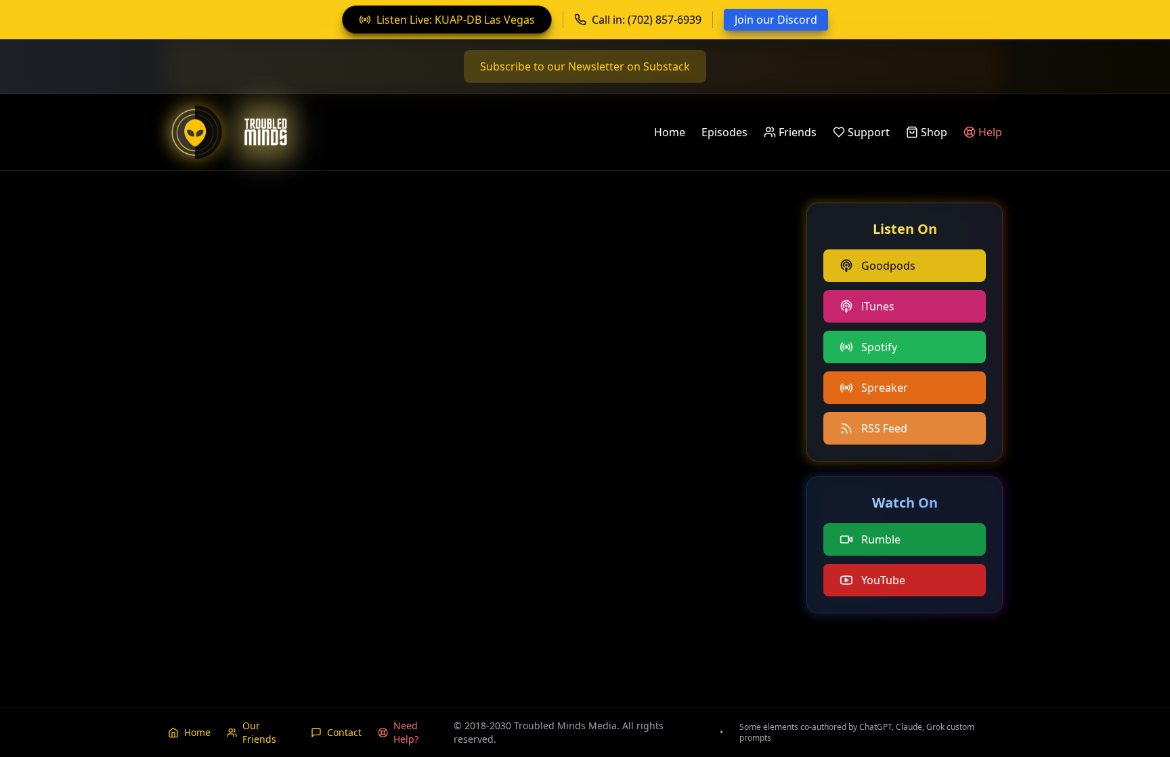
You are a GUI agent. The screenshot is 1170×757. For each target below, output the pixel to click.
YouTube (883, 580)
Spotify (879, 347)
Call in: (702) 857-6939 (646, 19)
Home (669, 132)
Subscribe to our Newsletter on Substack (585, 66)
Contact (344, 732)
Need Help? (405, 732)
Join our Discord (776, 19)
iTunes (877, 306)
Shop (934, 132)
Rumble (881, 539)
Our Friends (259, 732)
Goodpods (888, 265)
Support (869, 132)
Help (990, 132)
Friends (798, 132)
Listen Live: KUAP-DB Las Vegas (455, 19)
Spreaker (884, 387)
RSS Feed (884, 428)
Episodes (724, 132)
